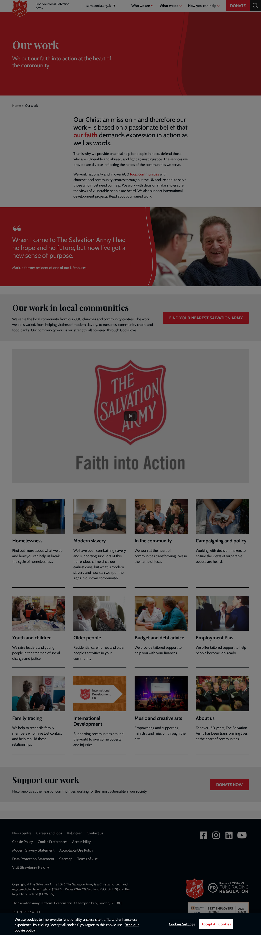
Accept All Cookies (216, 924)
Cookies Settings (182, 924)
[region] (130, 924)
